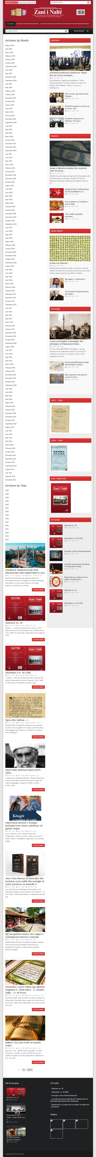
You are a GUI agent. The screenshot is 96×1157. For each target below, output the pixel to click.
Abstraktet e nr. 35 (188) (18, 672)
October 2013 (10, 462)
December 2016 (10, 333)
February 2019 (10, 245)
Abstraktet (30, 675)
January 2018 (10, 291)
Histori (30, 575)
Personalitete (31, 775)
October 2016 (10, 340)
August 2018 (9, 266)
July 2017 (8, 308)
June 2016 (8, 354)
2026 (7, 490)
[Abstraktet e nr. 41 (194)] (56, 607)
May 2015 (8, 396)
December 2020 (10, 175)
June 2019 (8, 231)
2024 (7, 497)
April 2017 (8, 319)
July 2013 (8, 473)
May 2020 (8, 196)
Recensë (30, 831)
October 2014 (10, 420)
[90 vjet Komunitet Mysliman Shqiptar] (16, 1132)
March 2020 (9, 203)
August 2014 (9, 427)
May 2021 (8, 161)
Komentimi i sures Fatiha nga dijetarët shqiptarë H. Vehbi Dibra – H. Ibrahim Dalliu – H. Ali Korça (25, 990)
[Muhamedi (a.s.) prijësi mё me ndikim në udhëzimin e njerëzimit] (56, 581)
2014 (7, 532)
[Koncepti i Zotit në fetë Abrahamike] (56, 555)
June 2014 (8, 434)
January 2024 (10, 94)
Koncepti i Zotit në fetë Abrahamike (17, 24)
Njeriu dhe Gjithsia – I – (17, 720)
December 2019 (10, 213)
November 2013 (10, 459)
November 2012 (10, 480)
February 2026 (10, 56)
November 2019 (10, 217)
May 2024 (8, 87)
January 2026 (10, 59)
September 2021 (11, 150)
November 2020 (10, 178)
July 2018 (8, 270)
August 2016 (9, 347)
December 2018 (10, 252)
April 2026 (8, 49)
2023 (7, 501)
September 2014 (11, 424)
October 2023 (10, 101)
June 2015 (8, 392)
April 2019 (8, 238)
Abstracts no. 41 (70, 590)
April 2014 (8, 441)
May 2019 (8, 235)
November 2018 (10, 256)
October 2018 (10, 259)
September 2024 (11, 80)
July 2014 (8, 431)
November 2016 (10, 336)
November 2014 (10, 417)
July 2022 (8, 126)
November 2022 (10, 119)
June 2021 (8, 157)
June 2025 (8, 70)
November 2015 (10, 378)
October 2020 (10, 182)
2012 (7, 539)
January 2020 (10, 210)
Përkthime (30, 887)
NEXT (30, 1069)
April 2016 (8, 361)
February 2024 (10, 91)
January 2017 (10, 329)
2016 (7, 525)
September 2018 (11, 263)
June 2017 (8, 312)
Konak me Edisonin (59, 263)
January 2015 (10, 410)
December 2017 (10, 294)
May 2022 (8, 129)
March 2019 (9, 242)
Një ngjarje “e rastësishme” (75, 279)
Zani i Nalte (21, 575)
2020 (7, 511)
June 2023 (8, 108)
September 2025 (11, 66)
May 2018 (8, 277)
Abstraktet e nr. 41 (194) (73, 603)
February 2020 (10, 206)
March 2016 (9, 364)
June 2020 (8, 192)
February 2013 (10, 476)
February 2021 (10, 168)
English (29, 625)
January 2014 (10, 452)
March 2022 (9, 136)
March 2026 (9, 52)
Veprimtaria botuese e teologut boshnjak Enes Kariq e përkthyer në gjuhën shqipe (23, 825)
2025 (7, 494)
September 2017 (11, 305)
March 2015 (9, 403)
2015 (7, 529)
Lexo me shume (38, 590)
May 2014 (8, 438)
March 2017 (9, 322)
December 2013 (10, 455)
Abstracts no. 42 (70, 525)
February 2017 (10, 326)
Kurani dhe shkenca (33, 995)
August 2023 (9, 105)
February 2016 (10, 368)
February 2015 (10, 406)
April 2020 (8, 199)
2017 (7, 522)
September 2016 (11, 343)
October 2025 (10, 63)
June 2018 (8, 273)
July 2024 (8, 84)
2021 (7, 508)
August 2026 (9, 45)
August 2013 (9, 469)
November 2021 (10, 147)
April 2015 (8, 399)
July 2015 (8, 389)
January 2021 (10, 171)
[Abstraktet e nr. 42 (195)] (56, 542)
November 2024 (10, 77)
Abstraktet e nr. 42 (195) (73, 538)
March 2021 (9, 164)
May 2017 (8, 315)
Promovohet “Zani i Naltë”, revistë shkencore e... (16, 1117)
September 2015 (11, 385)
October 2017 (10, 301)
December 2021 (10, 143)
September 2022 (11, 122)
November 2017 (10, 298)
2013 (7, 536)
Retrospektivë (31, 723)
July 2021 (8, 154)
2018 (7, 518)
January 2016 (10, 371)
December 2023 (10, 98)
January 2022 (10, 140)
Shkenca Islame (32, 1048)
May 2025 (8, 73)
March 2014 (9, 445)
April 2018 (8, 280)
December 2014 (10, 413)
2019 (7, 515)
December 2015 (10, 375)
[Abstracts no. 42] (56, 529)
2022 (7, 504)
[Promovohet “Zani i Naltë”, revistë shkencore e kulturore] (16, 1109)
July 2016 (8, 350)
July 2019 (8, 228)
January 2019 (10, 249)
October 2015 (10, 382)
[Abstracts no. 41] (56, 594)
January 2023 (10, 115)
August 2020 (9, 185)
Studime (35, 575)
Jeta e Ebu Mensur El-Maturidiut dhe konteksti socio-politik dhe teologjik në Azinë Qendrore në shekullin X (24, 881)
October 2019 (10, 220)
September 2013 (11, 466)
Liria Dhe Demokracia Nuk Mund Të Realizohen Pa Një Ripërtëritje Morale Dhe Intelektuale (60, 24)
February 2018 (10, 287)
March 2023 (9, 112)
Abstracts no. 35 (13, 623)
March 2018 (9, 284)
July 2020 (8, 189)
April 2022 (8, 133)
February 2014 (10, 448)
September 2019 (11, 224)
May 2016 (8, 357)
